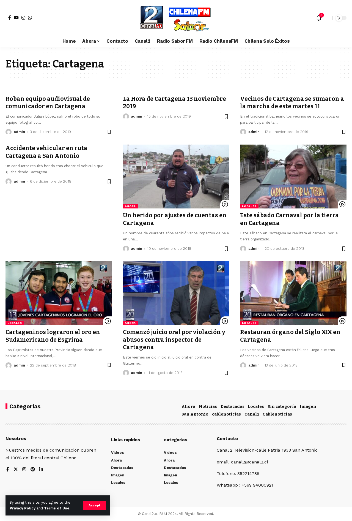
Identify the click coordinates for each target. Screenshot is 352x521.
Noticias (208, 406)
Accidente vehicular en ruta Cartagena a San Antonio (46, 152)
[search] (327, 18)
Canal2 (251, 414)
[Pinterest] (33, 470)
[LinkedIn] (41, 470)
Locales (249, 206)
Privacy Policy (22, 508)
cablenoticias (226, 414)
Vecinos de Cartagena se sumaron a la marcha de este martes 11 (292, 102)
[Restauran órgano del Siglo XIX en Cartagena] (293, 293)
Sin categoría (282, 406)
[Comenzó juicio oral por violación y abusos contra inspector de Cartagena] (176, 293)
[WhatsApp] (30, 17)
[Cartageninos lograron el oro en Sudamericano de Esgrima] (59, 293)
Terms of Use (56, 508)
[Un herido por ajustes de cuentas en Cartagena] (176, 176)
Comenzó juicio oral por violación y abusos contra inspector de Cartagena (174, 340)
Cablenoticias (277, 414)
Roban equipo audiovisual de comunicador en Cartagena (48, 102)
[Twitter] (16, 470)
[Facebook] (9, 17)
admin (19, 132)
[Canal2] (176, 18)
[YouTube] (16, 17)
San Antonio (195, 414)
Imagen (308, 406)
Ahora (130, 206)
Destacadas (232, 406)
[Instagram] (23, 17)
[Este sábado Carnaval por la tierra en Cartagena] (293, 176)
